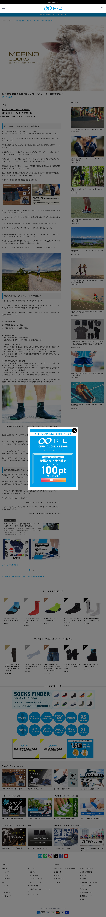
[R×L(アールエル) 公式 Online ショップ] (52, 8)
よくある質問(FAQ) (53, 2)
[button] (3, 8)
